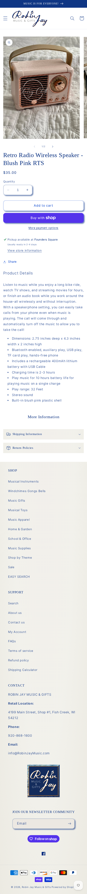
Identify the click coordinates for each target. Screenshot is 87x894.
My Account (17, 632)
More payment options (43, 227)
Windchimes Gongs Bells (27, 491)
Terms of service (20, 651)
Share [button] (12, 261)
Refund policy (18, 660)
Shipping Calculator (22, 670)
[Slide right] (52, 146)
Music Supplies (19, 548)
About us (15, 613)
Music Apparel (19, 520)
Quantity (9, 181)
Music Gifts (16, 500)
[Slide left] (34, 146)
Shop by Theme (20, 557)
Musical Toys (18, 510)
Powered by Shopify (64, 887)
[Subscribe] (69, 823)
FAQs (12, 641)
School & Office (19, 539)
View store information (24, 250)
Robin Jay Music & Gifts (36, 887)
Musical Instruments (23, 481)
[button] (5, 18)
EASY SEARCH (19, 577)
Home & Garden (20, 529)
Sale (11, 567)
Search (13, 603)
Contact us (16, 622)
